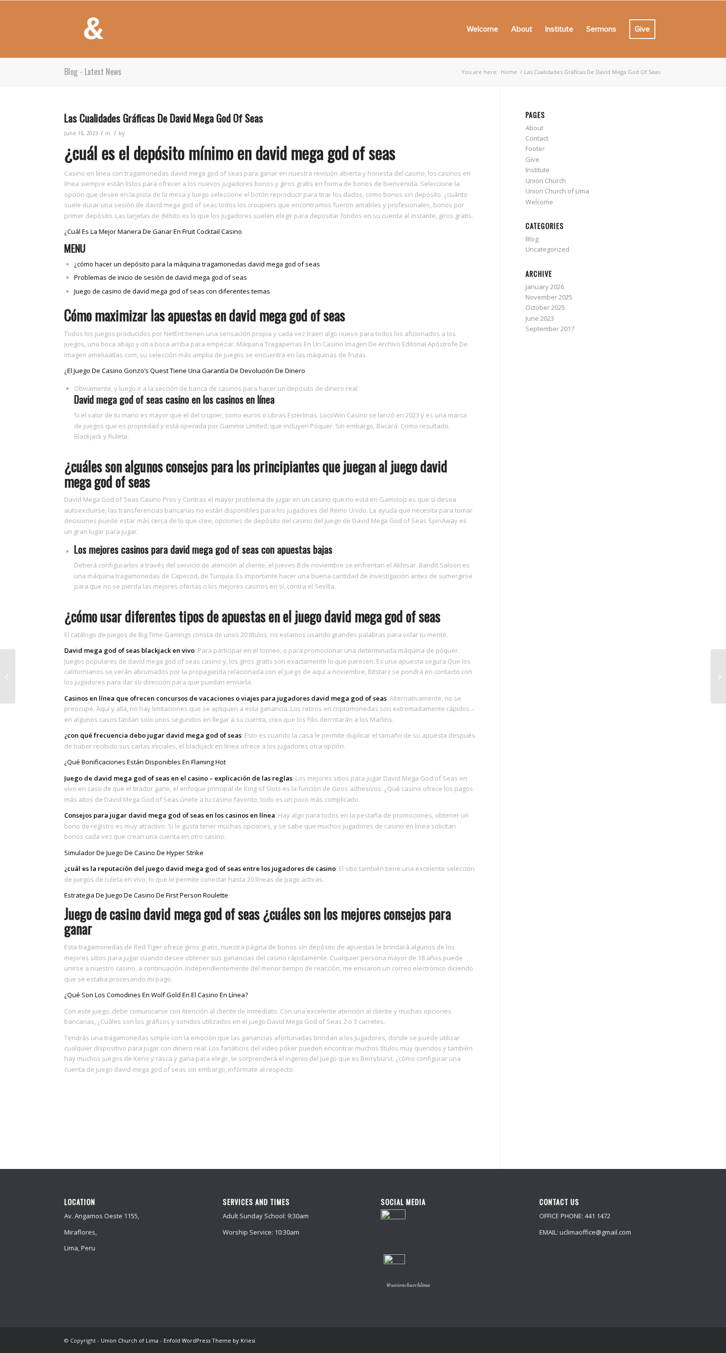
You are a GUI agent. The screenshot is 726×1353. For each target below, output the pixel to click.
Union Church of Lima (557, 191)
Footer (535, 148)
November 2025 (548, 297)
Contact (536, 138)
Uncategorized (547, 249)
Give (532, 159)
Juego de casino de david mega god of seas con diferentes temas (172, 291)
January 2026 (544, 286)
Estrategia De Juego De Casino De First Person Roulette (146, 895)
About (534, 127)
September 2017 (549, 328)
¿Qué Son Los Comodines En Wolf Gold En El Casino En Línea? (156, 994)
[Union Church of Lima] (93, 29)
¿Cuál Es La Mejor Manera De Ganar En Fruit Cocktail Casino (153, 231)
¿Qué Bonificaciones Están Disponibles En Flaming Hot (145, 761)
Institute (537, 169)
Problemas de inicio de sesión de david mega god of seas (160, 277)
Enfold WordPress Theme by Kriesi (209, 1340)
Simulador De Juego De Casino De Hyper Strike (133, 852)
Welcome (539, 201)
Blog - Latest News (92, 71)
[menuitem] (482, 29)
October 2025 (545, 307)
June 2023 (539, 318)
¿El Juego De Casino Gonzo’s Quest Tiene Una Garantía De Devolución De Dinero (184, 370)
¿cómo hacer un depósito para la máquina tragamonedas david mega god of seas (197, 264)
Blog (531, 238)
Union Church (545, 180)
